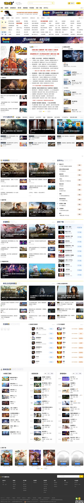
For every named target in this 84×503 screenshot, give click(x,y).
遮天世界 (42, 29)
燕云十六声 (64, 25)
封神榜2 (63, 23)
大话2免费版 (43, 23)
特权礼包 (45, 490)
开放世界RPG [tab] (25, 18)
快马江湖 (51, 29)
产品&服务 (76, 480)
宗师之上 (18, 29)
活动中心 (55, 484)
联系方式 (24, 497)
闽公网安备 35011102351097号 (32, 501)
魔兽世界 (18, 21)
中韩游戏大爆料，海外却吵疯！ (51, 55)
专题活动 (65, 484)
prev (2, 61)
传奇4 (71, 25)
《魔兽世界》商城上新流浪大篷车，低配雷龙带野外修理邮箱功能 (37, 186)
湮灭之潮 (79, 32)
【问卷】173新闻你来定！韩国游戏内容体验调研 (42, 100)
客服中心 (29, 497)
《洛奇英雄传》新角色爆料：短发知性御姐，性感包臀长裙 (45, 81)
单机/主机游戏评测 (62, 283)
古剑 (50, 32)
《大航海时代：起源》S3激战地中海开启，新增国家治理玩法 (9, 248)
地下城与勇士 (11, 21)
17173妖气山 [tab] (65, 117)
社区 (55, 480)
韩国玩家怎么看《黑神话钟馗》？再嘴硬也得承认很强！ (37, 309)
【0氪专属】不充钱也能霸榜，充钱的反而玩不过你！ (38, 316)
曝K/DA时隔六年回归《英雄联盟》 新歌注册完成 (38, 180)
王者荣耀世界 (11, 25)
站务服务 (55, 482)
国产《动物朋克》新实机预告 (51, 51)
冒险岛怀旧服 (11, 23)
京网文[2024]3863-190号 (5, 501)
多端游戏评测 (5, 261)
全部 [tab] (45, 373)
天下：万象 (57, 25)
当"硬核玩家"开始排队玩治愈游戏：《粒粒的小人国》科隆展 (45, 106)
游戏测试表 (13, 8)
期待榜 (14, 488)
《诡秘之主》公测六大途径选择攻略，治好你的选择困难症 (45, 79)
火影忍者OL (72, 34)
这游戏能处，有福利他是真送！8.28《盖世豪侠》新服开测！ (9, 193)
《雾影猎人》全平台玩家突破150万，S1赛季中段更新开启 (44, 66)
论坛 (75, 486)
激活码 (14, 486)
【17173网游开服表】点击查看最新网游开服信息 (43, 85)
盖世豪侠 (63, 21)
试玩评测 (45, 486)
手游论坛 (35, 482)
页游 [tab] (12, 18)
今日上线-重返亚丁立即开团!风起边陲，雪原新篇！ (37, 254)
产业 (3, 482)
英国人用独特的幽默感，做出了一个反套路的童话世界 (9, 137)
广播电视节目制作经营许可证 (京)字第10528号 (48, 501)
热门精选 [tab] (18, 117)
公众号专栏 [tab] (38, 117)
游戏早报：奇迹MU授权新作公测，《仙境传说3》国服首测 (45, 88)
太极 (56, 21)
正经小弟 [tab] (31, 117)
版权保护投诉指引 (46, 497)
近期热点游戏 (66, 47)
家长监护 (8, 497)
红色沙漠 (18, 32)
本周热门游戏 (7, 373)
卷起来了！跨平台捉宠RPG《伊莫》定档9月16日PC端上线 (45, 108)
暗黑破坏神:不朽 (65, 27)
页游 (37, 8)
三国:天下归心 (19, 27)
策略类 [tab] (42, 18)
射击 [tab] (38, 18)
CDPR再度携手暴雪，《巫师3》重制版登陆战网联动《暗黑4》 (37, 303)
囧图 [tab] (44, 117)
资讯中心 (4, 480)
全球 (3, 484)
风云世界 (10, 27)
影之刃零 (26, 32)
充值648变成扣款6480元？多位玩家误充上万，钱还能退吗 (38, 248)
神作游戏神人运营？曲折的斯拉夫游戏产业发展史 (9, 309)
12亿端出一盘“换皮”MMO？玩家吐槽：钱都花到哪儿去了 (37, 143)
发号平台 (76, 482)
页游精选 (6, 324)
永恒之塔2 (26, 23)
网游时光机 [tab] (50, 117)
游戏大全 (45, 482)
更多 (81, 7)
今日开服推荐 (61, 324)
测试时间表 (46, 484)
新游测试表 (35, 373)
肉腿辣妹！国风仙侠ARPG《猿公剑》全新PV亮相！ (43, 94)
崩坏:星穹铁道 (35, 27)
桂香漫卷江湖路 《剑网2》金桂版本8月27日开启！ (43, 83)
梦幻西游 (26, 21)
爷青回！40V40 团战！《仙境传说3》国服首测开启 (43, 58)
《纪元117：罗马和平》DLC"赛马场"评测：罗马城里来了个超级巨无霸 (65, 303)
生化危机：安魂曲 (44, 32)
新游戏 (6, 8)
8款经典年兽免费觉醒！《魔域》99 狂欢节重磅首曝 (9, 180)
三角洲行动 (51, 25)
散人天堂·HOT (35, 34)
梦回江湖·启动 (80, 34)
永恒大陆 (79, 25)
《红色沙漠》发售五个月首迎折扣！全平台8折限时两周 (10, 303)
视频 (65, 480)
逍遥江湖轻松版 (35, 23)
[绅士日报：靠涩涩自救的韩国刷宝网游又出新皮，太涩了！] (14, 60)
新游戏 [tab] (7, 18)
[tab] (76, 498)
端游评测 (4, 200)
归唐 (63, 32)
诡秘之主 (10, 29)
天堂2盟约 (72, 29)
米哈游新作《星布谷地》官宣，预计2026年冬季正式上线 (44, 92)
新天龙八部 (34, 21)
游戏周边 (55, 486)
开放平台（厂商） (77, 484)
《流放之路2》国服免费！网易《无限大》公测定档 (44, 50)
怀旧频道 (31, 8)
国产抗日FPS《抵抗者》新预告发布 (39, 51)
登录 (78, 3)
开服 (40, 8)
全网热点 (4, 77)
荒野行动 (26, 25)
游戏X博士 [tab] (25, 117)
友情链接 (39, 497)
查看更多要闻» (57, 47)
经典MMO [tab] (32, 18)
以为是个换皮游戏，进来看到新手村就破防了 (66, 137)
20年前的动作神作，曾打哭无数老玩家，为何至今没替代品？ (45, 68)
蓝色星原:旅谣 (58, 29)
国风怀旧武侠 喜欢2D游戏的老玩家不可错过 (10, 315)
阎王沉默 (57, 34)
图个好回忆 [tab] (57, 117)
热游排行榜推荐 (34, 324)
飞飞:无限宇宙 (80, 29)
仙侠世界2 (57, 23)
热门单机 (4, 32)
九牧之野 (42, 25)
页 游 (4, 34)
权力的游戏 (26, 34)
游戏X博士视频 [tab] (73, 117)
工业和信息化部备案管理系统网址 (57, 499)
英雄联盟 (24, 490)
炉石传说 (24, 488)
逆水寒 (78, 21)
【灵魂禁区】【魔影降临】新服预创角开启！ (65, 143)
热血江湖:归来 (35, 29)
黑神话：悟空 (58, 32)
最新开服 (45, 488)
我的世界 (18, 34)
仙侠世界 (51, 21)
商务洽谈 (18, 497)
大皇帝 (9, 34)
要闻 (2, 8)
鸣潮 (17, 25)
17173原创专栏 (8, 117)
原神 (71, 27)
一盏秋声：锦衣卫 (35, 32)
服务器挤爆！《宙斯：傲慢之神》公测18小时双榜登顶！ (44, 64)
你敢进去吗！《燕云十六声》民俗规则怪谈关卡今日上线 (44, 75)
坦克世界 (72, 23)
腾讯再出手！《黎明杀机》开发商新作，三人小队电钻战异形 (45, 90)
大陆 (5, 484)
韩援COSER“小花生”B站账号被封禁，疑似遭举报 (9, 96)
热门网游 (24, 480)
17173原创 (66, 482)
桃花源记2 (79, 23)
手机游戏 (35, 480)
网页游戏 (45, 480)
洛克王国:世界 (27, 29)
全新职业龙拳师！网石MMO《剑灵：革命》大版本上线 (44, 98)
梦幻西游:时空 (27, 27)
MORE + (81, 47)
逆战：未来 (57, 27)
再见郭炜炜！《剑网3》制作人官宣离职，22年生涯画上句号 (45, 73)
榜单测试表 (7, 369)
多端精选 (6, 222)
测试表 (14, 482)
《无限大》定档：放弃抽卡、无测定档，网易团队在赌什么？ (45, 60)
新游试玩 (14, 484)
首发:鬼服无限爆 (44, 21)
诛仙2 (78, 27)
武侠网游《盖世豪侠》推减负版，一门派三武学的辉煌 (44, 103)
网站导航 (34, 497)
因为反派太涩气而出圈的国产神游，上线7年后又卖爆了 (37, 137)
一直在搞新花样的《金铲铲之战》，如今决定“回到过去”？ (9, 143)
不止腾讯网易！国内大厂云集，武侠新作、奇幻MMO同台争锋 (45, 105)
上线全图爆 (43, 34)
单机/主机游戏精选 (10, 283)
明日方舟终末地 (44, 27)
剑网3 (50, 23)
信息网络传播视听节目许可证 (17, 501)
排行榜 (19, 8)
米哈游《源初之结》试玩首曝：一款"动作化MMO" (43, 96)
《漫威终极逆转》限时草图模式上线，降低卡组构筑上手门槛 (9, 241)
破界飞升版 (51, 34)
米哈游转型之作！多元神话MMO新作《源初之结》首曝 (44, 54)
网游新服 (25, 8)
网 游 (4, 22)
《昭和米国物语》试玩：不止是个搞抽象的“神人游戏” (9, 103)
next (25, 61)
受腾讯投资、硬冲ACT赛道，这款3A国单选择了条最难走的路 (66, 309)
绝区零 (50, 27)
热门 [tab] (3, 18)
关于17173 (2, 497)
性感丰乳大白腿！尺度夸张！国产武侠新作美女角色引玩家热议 (9, 109)
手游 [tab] (52, 373)
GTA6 (9, 32)
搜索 (52, 3)
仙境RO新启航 (35, 25)
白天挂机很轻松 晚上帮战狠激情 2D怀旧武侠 (9, 254)
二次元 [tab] (48, 18)
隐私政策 (53, 497)
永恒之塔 (72, 21)
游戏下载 (60, 222)
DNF (24, 482)
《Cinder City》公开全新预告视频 (38, 55)
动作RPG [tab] (18, 18)
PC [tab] (48, 373)
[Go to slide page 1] (43, 111)
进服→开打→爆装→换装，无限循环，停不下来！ (45, 70)
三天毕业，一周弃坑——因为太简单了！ (37, 192)
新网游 (14, 480)
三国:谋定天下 (65, 29)
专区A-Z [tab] (81, 17)
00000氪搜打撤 (65, 34)
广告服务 (13, 497)
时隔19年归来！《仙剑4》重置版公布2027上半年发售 (44, 77)
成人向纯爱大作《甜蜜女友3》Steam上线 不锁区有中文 (44, 62)
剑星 (71, 32)
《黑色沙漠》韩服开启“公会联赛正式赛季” (9, 186)
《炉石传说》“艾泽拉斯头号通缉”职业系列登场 (37, 241)
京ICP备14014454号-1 (44, 499)
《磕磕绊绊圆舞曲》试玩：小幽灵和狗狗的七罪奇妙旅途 (65, 316)
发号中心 (46, 8)
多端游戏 (4, 27)
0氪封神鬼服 (19, 23)
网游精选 (6, 160)
